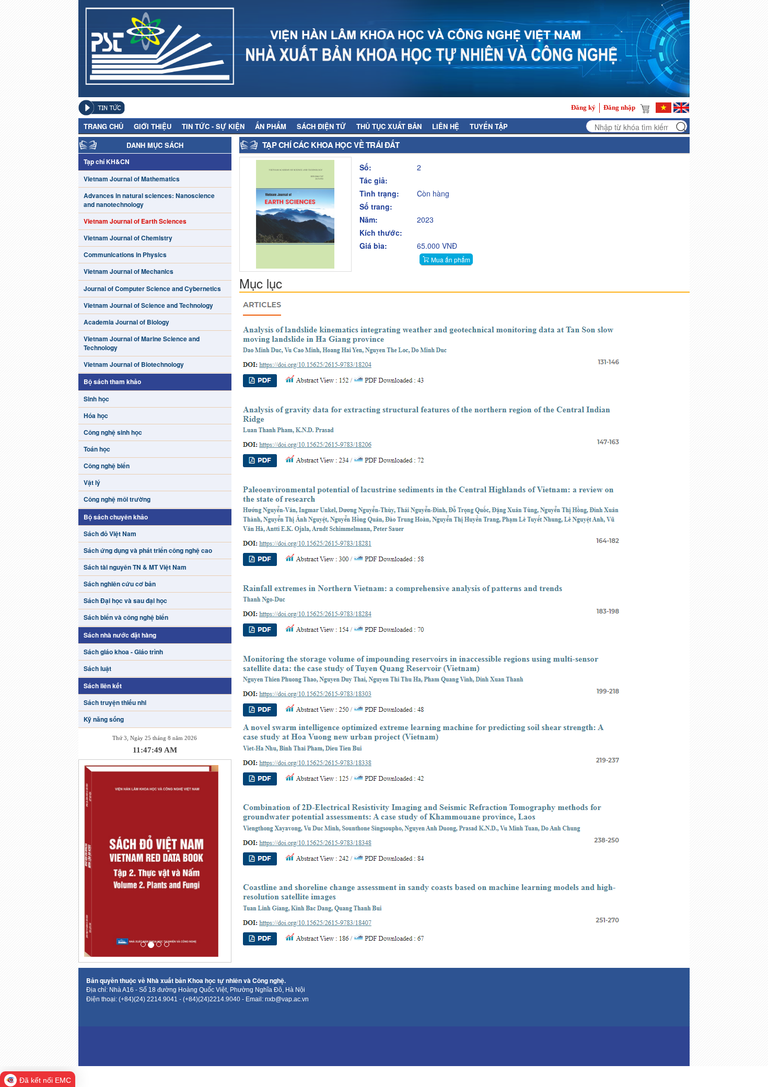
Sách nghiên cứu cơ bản (120, 584)
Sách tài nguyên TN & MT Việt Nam (135, 567)
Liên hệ (445, 126)
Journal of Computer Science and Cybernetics (152, 288)
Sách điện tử (321, 126)
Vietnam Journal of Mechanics (128, 271)
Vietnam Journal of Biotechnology (134, 364)
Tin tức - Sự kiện (213, 126)
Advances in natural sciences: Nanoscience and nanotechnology (149, 200)
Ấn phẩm (270, 126)
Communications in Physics (125, 254)
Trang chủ (103, 126)
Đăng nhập (619, 107)
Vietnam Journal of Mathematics (132, 179)
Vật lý (92, 482)
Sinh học (96, 399)
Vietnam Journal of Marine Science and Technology (142, 343)
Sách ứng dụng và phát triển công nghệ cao (148, 550)
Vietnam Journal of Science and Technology (148, 305)
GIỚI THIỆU (152, 126)
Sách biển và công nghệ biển (126, 617)
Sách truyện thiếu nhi (115, 702)
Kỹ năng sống (104, 719)
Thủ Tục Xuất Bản (389, 126)
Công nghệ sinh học (113, 432)
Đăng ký (583, 107)
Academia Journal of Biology (126, 322)
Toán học (97, 449)
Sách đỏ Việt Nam (110, 533)
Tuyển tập (489, 126)
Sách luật (97, 668)
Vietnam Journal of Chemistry (128, 238)
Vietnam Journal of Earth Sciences (135, 221)
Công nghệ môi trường (117, 499)
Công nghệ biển (107, 465)
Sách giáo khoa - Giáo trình (123, 651)
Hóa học (96, 415)
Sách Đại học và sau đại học (125, 600)
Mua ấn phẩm (450, 259)
